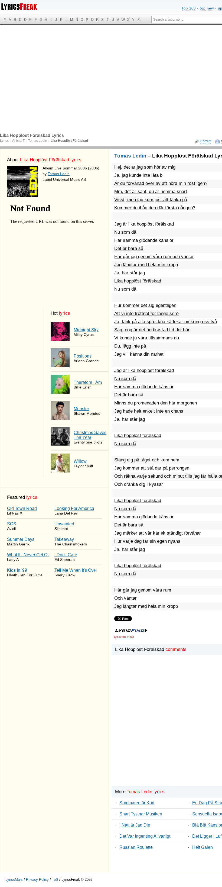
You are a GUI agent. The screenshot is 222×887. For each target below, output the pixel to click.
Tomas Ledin (59, 174)
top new (207, 8)
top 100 (189, 8)
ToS (55, 880)
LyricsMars (14, 880)
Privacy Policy (37, 880)
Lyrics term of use (124, 636)
